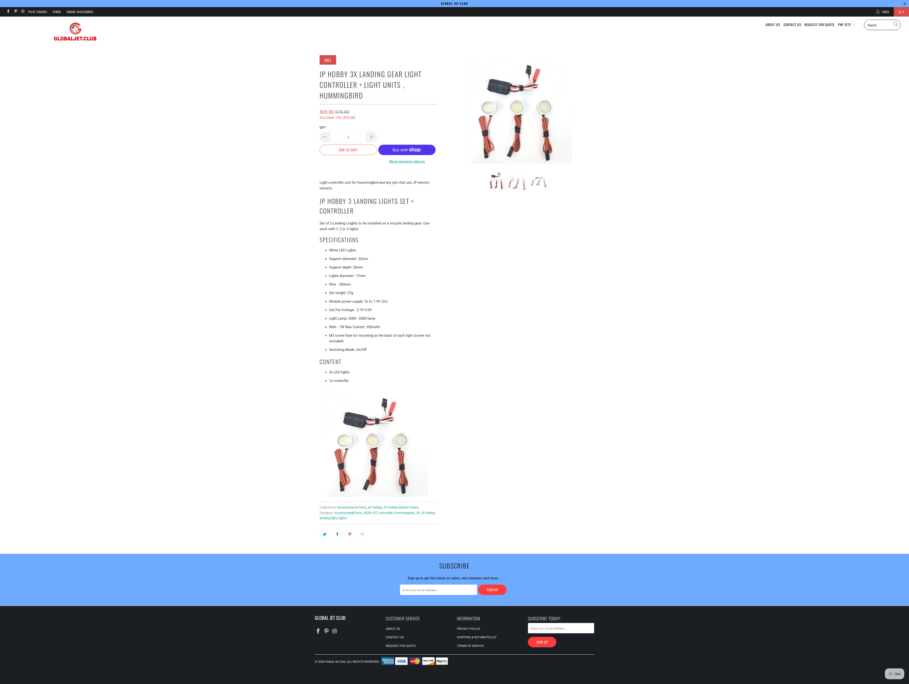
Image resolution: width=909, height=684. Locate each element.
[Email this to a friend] (362, 534)
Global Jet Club (335, 661)
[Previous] (449, 109)
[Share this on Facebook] (337, 534)
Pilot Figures (37, 12)
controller (386, 513)
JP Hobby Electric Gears (401, 507)
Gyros (57, 12)
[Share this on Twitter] (325, 534)
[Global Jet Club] (75, 32)
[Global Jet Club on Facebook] (8, 11)
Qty (322, 127)
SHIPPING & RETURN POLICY (477, 637)
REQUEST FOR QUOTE (820, 24)
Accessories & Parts (351, 507)
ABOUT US (773, 24)
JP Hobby (375, 507)
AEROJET (371, 513)
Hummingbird (404, 513)
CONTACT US (792, 24)
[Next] (586, 109)
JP (417, 513)
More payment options (407, 161)
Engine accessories (80, 12)
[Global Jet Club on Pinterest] (15, 11)
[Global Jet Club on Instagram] (23, 11)
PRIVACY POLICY (468, 628)
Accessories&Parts (348, 513)
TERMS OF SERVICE (470, 646)
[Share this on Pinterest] (350, 534)
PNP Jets (845, 24)
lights (343, 518)
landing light (329, 518)
